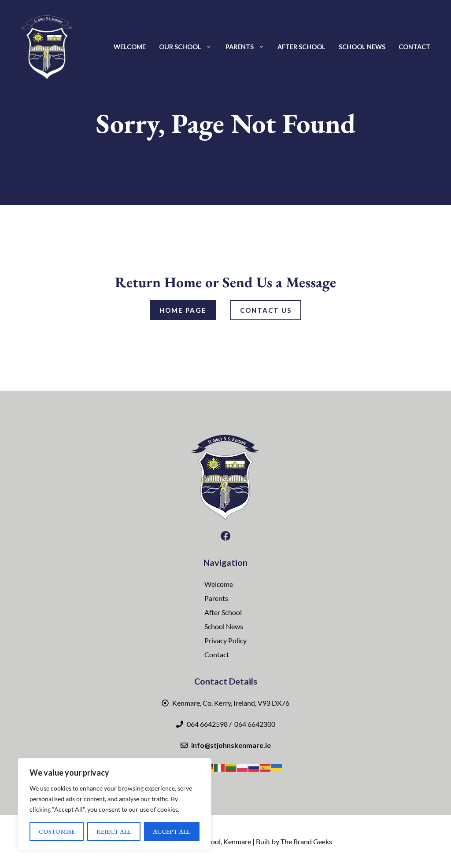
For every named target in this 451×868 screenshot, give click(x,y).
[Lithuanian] (231, 767)
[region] (114, 804)
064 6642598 (207, 724)
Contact (414, 47)
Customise (57, 831)
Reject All (113, 831)
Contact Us (266, 310)
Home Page (183, 310)
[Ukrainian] (277, 767)
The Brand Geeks (306, 841)
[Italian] (220, 767)
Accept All (171, 831)
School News (362, 47)
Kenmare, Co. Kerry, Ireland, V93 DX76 (230, 703)
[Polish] (242, 767)
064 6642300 (254, 724)
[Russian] (254, 767)
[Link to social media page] (225, 536)
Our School (180, 47)
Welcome (130, 47)
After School (301, 47)
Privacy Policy (225, 640)
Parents (240, 47)
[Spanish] (265, 767)
